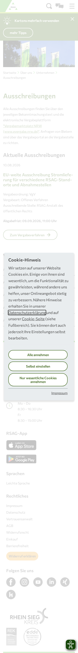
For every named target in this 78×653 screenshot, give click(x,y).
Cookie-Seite (33, 318)
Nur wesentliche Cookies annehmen (38, 380)
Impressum (59, 393)
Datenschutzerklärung (27, 312)
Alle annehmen (38, 355)
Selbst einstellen (38, 366)
